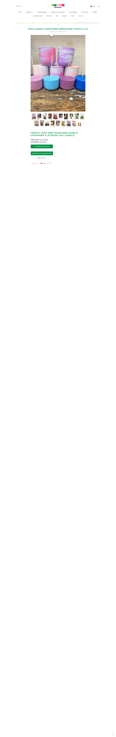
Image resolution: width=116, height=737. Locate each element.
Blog (57, 15)
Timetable (94, 12)
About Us (64, 15)
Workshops (29, 12)
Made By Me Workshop (58, 31)
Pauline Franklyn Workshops (58, 12)
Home (20, 12)
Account (81, 15)
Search (72, 15)
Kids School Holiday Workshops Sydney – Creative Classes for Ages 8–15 (51, 23)
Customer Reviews (37, 15)
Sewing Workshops (42, 12)
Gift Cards (49, 15)
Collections (24, 23)
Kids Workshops (73, 12)
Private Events (84, 12)
